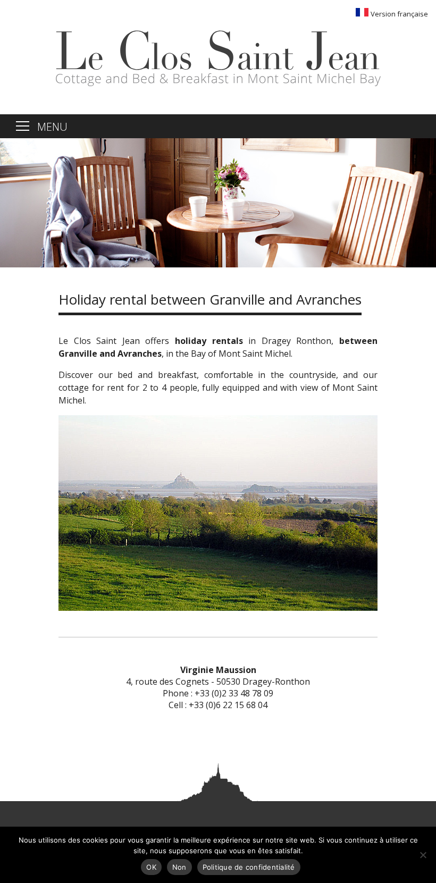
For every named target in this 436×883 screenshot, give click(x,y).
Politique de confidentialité (249, 867)
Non (179, 867)
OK (151, 867)
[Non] (422, 855)
